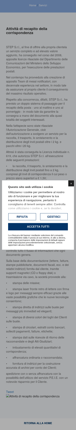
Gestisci (53, 216)
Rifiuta (22, 216)
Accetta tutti (38, 226)
